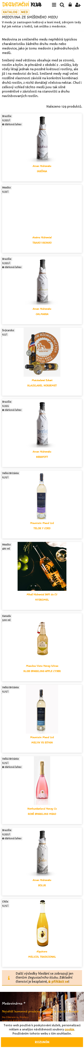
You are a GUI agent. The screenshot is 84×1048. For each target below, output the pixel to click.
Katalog (10, 12)
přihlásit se (60, 981)
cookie (69, 1029)
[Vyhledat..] (62, 5)
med (24, 12)
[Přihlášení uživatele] (70, 5)
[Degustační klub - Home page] (21, 4)
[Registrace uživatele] (78, 5)
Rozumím (42, 1042)
